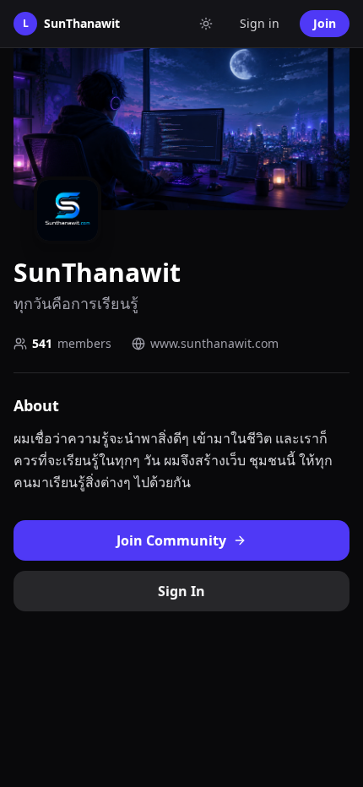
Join (324, 23)
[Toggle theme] (205, 23)
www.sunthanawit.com (214, 343)
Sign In (181, 591)
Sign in (259, 23)
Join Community (171, 540)
